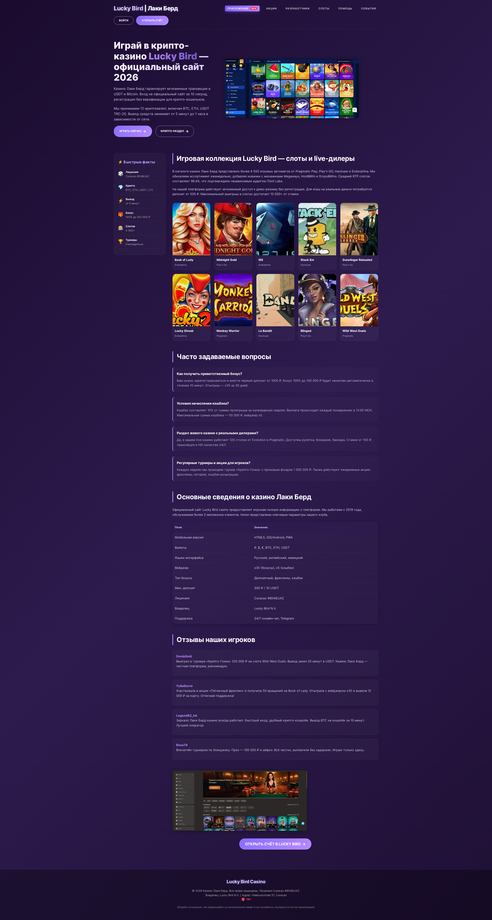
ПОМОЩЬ (345, 8)
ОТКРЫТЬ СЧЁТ (152, 20)
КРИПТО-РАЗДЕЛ (172, 131)
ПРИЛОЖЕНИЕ (241, 8)
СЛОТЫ (323, 8)
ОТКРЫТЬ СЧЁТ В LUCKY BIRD (273, 844)
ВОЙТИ (123, 20)
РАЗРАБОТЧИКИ (298, 8)
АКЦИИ (271, 8)
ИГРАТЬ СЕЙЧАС (130, 131)
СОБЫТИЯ (368, 8)
